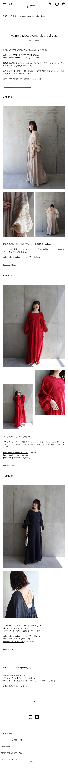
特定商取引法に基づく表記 (11, 753)
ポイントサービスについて (11, 740)
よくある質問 (6, 733)
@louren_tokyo (26, 668)
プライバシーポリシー (10, 759)
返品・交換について (9, 746)
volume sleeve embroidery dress (15, 257)
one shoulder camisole (12, 639)
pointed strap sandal (11, 458)
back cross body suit (11, 455)
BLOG (13, 16)
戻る (34, 701)
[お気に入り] (56, 4)
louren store (36, 762)
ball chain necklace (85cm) (13, 641)
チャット (36, 681)
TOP (5, 16)
